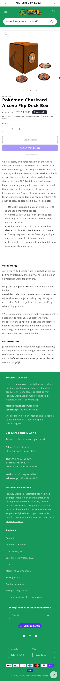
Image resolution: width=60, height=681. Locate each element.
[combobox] (30, 21)
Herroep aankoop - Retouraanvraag (24, 597)
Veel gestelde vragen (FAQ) (20, 557)
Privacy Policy (13, 577)
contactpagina (13, 423)
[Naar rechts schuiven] (36, 90)
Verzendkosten (28, 116)
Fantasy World (24, 675)
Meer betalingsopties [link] (30, 155)
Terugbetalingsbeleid (17, 590)
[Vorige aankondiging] (5, 3)
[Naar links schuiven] (23, 90)
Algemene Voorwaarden (18, 570)
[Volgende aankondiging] (54, 3)
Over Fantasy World (16, 551)
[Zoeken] (51, 21)
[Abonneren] (48, 615)
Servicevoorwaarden (16, 584)
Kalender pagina (14, 521)
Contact (10, 538)
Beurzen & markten (16, 544)
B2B (8, 564)
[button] (6, 11)
